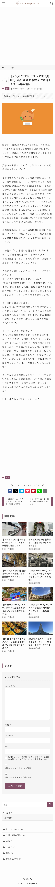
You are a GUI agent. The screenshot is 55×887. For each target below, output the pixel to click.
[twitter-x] (24, 879)
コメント (10, 686)
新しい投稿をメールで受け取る (18, 777)
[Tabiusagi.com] (27, 3)
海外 (7, 89)
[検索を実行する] (50, 804)
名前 (8, 724)
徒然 (9, 841)
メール (9, 735)
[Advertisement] (27, 36)
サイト (8, 746)
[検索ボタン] (51, 3)
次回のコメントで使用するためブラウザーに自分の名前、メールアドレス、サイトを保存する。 (29, 758)
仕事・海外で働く (16, 835)
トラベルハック (15, 829)
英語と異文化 (13, 859)
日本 (10, 847)
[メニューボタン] (3, 3)
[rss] (31, 879)
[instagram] (27, 879)
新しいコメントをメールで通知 (18, 768)
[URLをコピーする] (45, 491)
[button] (10, 491)
